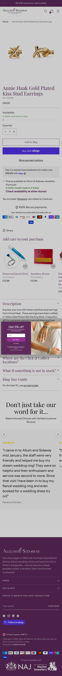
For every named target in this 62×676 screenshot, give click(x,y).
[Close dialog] (59, 323)
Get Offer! (16, 340)
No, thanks (16, 343)
